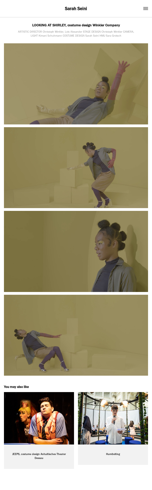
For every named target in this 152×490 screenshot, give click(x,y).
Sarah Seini (76, 8)
